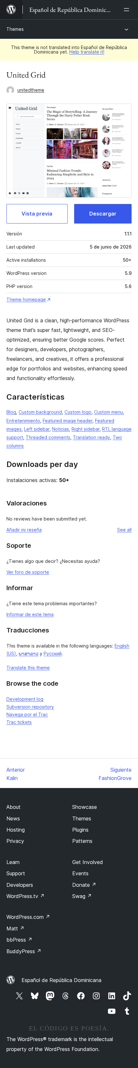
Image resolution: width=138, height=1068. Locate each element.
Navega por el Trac (27, 714)
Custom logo (78, 412)
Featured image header (67, 420)
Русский (53, 653)
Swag (82, 896)
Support (15, 873)
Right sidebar (85, 429)
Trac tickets (19, 722)
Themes (15, 29)
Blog (11, 412)
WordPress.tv (25, 896)
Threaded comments (48, 437)
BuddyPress (23, 951)
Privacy (15, 841)
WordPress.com (28, 917)
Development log (24, 699)
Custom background (40, 412)
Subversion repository (30, 706)
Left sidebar (36, 429)
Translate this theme (28, 667)
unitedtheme (30, 90)
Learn (13, 862)
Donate (84, 885)
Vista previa (37, 213)
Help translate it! (86, 52)
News (13, 818)
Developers (19, 885)
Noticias (60, 429)
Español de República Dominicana (61, 980)
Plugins (80, 829)
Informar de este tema (30, 614)
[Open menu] (127, 9)
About (13, 807)
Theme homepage (26, 299)
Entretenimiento (23, 420)
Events (80, 873)
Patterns (82, 841)
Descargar (102, 213)
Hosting (15, 829)
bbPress (19, 940)
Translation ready (91, 437)
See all (124, 529)
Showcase (84, 807)
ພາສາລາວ (29, 653)
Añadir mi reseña (24, 529)
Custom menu (108, 412)
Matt (15, 928)
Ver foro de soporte (27, 572)
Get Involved (87, 862)
